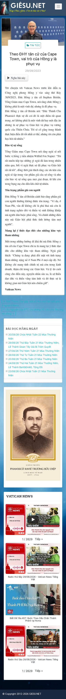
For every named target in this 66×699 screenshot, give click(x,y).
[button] (39, 539)
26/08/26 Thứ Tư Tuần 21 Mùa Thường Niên (32, 354)
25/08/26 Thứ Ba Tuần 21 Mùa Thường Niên (32, 358)
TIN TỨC (35, 45)
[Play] (33, 519)
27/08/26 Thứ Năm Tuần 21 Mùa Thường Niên (33, 350)
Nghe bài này (18, 78)
